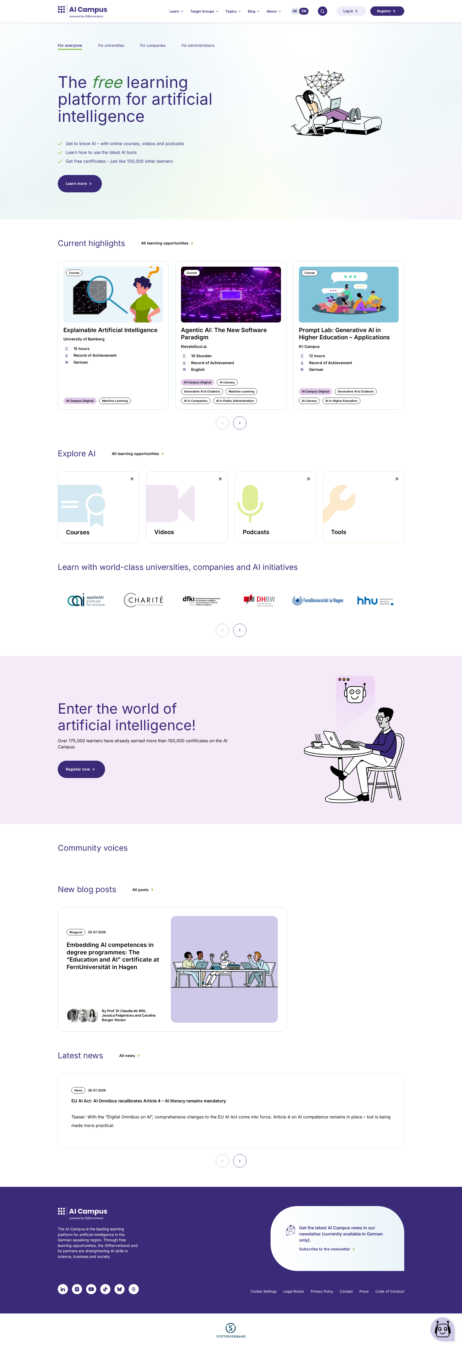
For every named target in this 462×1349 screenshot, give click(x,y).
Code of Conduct (389, 1291)
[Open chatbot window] (443, 1330)
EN (304, 11)
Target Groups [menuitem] (202, 11)
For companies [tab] (152, 45)
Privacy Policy (322, 1291)
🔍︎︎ (322, 11)
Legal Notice (293, 1291)
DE (295, 11)
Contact (346, 1291)
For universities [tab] (111, 45)
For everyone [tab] (70, 45)
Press (364, 1291)
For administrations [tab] (198, 45)
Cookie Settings (264, 1291)
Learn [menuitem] (174, 11)
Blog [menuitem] (251, 11)
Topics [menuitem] (231, 11)
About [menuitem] (272, 11)
